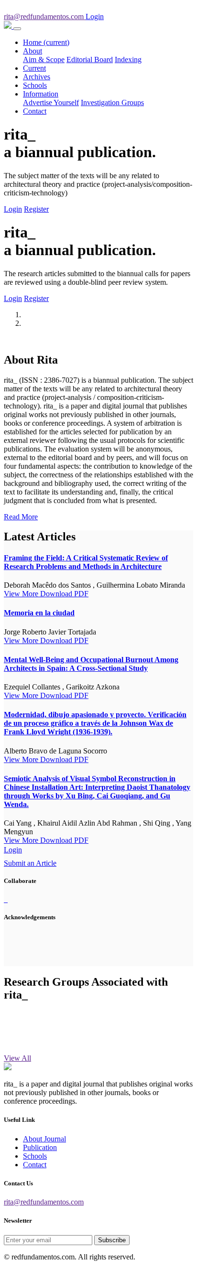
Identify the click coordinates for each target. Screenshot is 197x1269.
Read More (21, 517)
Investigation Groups (112, 102)
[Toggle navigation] (17, 28)
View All (17, 1058)
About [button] (32, 51)
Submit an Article (30, 863)
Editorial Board (89, 59)
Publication (40, 1147)
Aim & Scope (44, 59)
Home (46, 42)
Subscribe (112, 1240)
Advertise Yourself (51, 102)
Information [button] (40, 94)
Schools (35, 85)
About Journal (44, 1139)
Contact (34, 111)
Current (34, 68)
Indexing (128, 59)
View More (22, 594)
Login (13, 209)
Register (36, 209)
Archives (36, 77)
